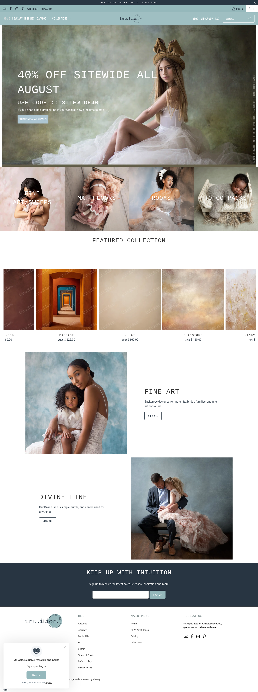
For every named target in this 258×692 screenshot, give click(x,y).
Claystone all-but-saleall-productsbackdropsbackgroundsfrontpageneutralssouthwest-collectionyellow (193, 299)
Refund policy (85, 661)
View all (153, 416)
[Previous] (9, 305)
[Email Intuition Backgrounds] (4, 9)
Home (134, 623)
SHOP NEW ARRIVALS (33, 119)
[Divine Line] (182, 508)
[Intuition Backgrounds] (131, 18)
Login (239, 9)
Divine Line (63, 497)
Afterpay (82, 630)
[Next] (250, 305)
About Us (82, 623)
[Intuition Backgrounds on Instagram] (16, 9)
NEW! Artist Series (140, 630)
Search (81, 648)
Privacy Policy (85, 667)
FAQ (80, 642)
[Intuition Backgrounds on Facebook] (10, 9)
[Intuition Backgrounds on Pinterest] (23, 9)
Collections (136, 642)
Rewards (46, 9)
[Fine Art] (76, 403)
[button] (43, 18)
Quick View (130, 307)
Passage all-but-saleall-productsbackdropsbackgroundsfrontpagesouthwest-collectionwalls (66, 299)
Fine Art (162, 392)
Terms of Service (86, 655)
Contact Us (83, 636)
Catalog (134, 636)
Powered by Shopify (90, 679)
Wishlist (32, 9)
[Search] (250, 19)
